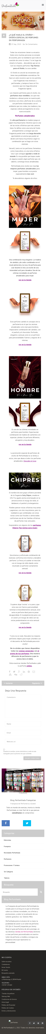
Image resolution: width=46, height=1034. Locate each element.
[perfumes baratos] (10, 3)
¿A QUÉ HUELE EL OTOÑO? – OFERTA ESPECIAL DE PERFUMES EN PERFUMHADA (23, 38)
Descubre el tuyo (30, 461)
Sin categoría (8, 872)
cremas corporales (26, 651)
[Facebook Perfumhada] (30, 1023)
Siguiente (36, 683)
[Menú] (43, 4)
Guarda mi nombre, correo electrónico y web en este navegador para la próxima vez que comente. (19, 752)
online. (29, 666)
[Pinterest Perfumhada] (38, 1023)
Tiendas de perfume (8, 993)
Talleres (6, 878)
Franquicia (7, 846)
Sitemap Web (6, 996)
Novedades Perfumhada (12, 853)
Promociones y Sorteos (12, 865)
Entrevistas (7, 840)
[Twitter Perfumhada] (34, 1023)
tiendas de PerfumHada (24, 932)
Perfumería (7, 859)
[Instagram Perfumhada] (42, 1023)
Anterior (9, 683)
